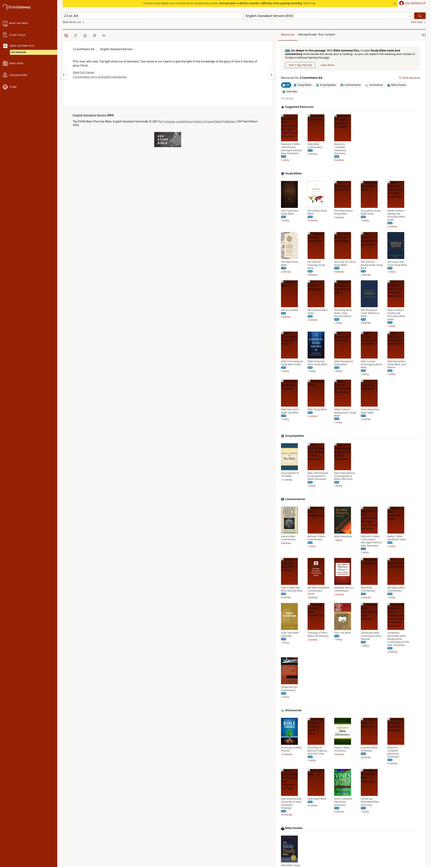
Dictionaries (293, 710)
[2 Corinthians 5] (271, 74)
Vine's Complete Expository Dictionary (343, 801)
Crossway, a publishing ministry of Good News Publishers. (200, 121)
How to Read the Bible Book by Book (291, 589)
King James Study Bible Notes (370, 212)
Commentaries (295, 499)
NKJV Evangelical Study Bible (343, 363)
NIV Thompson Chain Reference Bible (370, 313)
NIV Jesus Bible (289, 310)
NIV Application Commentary (396, 589)
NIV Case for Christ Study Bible (345, 263)
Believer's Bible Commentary (316, 538)
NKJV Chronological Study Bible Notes (292, 363)
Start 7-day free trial (300, 65)
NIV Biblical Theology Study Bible (316, 264)
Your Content (326, 34)
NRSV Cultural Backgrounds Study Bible (345, 412)
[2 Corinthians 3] (63, 74)
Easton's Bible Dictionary (342, 749)
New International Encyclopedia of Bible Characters (318, 476)
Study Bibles (293, 173)
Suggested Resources (299, 107)
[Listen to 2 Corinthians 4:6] (104, 35)
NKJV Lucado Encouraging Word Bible (371, 364)
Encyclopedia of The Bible (290, 475)
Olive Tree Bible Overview (290, 634)
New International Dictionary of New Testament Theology (291, 803)
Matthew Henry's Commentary (343, 589)
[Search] (420, 15)
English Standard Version (90, 115)
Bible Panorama (343, 536)
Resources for (301, 78)
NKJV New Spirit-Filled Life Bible (290, 411)
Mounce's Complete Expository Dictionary (340, 149)
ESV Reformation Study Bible (343, 212)
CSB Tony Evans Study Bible (290, 212)
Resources (287, 34)
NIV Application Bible (290, 263)
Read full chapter (84, 72)
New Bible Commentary (315, 146)
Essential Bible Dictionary (369, 749)
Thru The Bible (342, 632)
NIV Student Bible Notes (318, 312)
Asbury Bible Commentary (288, 538)
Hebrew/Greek (307, 34)
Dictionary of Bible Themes (291, 749)
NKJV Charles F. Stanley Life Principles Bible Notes (396, 315)
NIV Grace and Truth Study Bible (397, 263)
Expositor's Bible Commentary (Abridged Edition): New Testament (291, 149)
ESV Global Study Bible (317, 212)
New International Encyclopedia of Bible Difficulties (344, 476)
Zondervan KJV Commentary (289, 689)
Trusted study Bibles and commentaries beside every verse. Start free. (229, 3)
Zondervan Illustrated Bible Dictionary (370, 801)
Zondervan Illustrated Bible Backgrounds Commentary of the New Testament (398, 639)
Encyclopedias (294, 436)
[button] (412, 3)
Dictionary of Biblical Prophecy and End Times (317, 750)
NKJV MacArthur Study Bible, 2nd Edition (396, 364)
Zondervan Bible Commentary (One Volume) (371, 635)
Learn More (327, 65)
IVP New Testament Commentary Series (318, 590)
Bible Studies (294, 828)
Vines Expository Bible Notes (370, 411)
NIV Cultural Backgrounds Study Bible (372, 264)
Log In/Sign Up (415, 3)
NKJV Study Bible (317, 409)
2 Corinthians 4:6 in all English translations (100, 77)
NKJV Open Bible (317, 798)
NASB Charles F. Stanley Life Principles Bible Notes (396, 215)
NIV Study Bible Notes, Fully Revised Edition (343, 313)
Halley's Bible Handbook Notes (396, 538)
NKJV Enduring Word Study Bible (317, 363)
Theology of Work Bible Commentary (318, 634)
